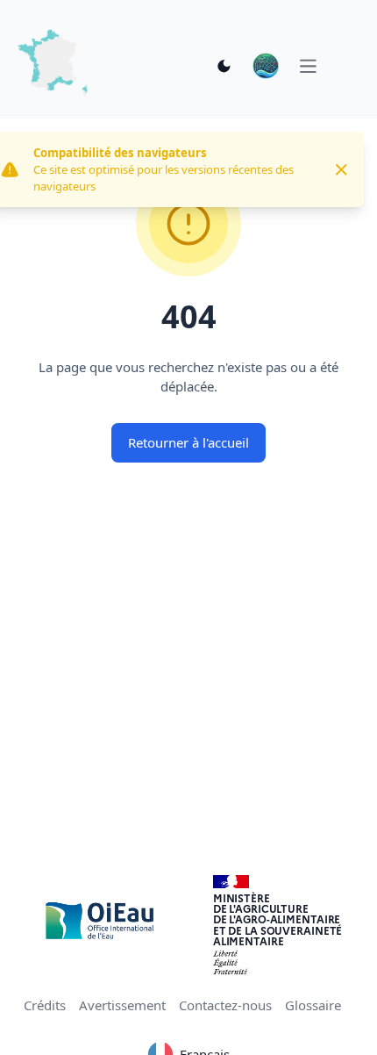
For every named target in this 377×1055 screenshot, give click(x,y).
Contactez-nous (225, 1005)
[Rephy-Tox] (266, 66)
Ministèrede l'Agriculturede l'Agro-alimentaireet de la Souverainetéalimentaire (278, 919)
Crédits (45, 1005)
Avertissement (122, 1005)
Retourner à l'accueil (188, 442)
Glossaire (313, 1005)
